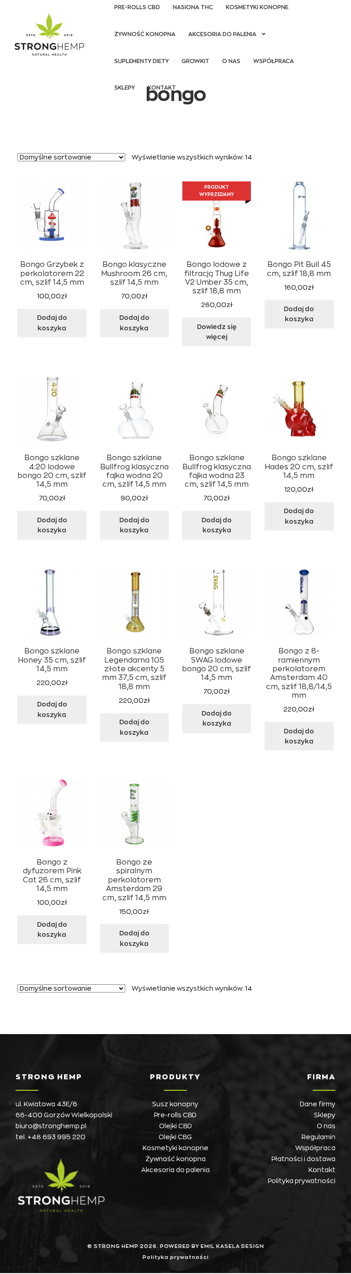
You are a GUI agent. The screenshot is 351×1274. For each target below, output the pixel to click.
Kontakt (162, 87)
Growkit (195, 61)
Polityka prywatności (301, 1181)
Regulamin (318, 1137)
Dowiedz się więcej (217, 332)
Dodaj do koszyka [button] (52, 322)
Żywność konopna (145, 34)
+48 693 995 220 (56, 1137)
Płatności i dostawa (303, 1159)
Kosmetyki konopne (175, 1148)
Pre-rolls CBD (175, 1115)
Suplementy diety (141, 61)
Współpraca (273, 61)
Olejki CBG (175, 1137)
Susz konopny (175, 1104)
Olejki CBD (175, 1126)
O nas (231, 61)
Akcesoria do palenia (222, 34)
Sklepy (124, 87)
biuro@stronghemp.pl (51, 1126)
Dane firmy (317, 1104)
